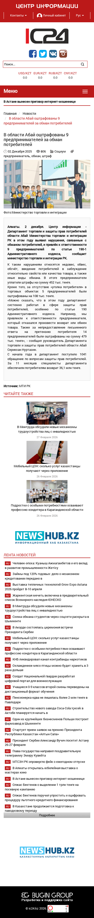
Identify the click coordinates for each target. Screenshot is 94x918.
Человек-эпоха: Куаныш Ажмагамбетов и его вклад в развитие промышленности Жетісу (46, 565)
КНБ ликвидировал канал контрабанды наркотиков (50, 659)
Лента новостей (20, 554)
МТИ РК (24, 386)
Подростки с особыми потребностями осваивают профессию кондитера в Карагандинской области (47, 507)
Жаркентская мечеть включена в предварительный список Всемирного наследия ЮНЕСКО (46, 597)
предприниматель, (17, 156)
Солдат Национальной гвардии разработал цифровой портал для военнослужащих (40, 678)
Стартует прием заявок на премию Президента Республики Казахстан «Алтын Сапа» (43, 731)
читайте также (18, 393)
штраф (47, 156)
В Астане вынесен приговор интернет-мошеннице (49, 778)
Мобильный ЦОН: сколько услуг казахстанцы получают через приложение (47, 468)
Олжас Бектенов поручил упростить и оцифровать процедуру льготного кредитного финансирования (45, 797)
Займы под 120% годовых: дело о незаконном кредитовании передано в (42, 576)
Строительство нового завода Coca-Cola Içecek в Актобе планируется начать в (44, 710)
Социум (60, 151)
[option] (47, 101)
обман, (36, 156)
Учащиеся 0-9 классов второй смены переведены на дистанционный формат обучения (47, 689)
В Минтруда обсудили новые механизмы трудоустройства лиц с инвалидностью (47, 429)
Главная (10, 113)
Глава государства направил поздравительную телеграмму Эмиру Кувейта (43, 753)
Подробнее (47, 815)
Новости (29, 113)
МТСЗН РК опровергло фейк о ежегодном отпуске (49, 761)
